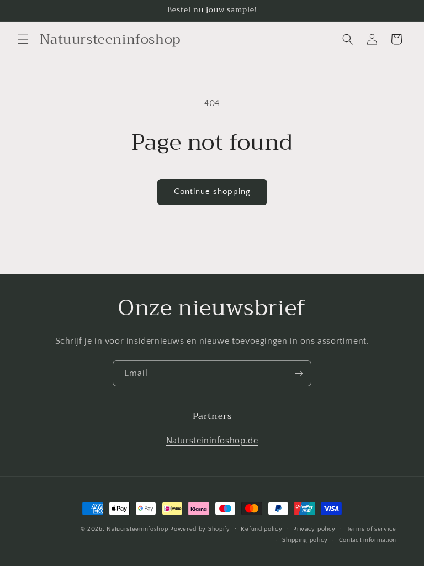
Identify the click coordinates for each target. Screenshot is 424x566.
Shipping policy (305, 540)
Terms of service (371, 529)
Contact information (367, 540)
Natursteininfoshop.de (212, 441)
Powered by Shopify (200, 529)
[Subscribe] (299, 373)
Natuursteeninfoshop (137, 529)
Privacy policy (314, 529)
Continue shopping (212, 191)
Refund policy (261, 529)
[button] (23, 39)
